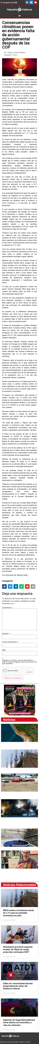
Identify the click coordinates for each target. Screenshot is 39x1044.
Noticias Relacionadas (19, 885)
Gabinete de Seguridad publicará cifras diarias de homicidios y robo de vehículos (19, 1022)
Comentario (7, 607)
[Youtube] (35, 2)
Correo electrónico (10, 642)
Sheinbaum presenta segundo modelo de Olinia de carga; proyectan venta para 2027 (18, 949)
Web (4, 650)
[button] (19, 15)
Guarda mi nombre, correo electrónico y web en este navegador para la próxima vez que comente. (19, 661)
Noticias (9, 720)
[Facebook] (27, 2)
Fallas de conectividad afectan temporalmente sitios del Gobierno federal (18, 986)
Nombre (6, 633)
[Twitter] (31, 2)
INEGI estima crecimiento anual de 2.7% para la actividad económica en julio (18, 913)
